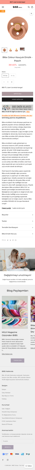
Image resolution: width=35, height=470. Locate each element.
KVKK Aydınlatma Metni (9, 421)
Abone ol (8, 447)
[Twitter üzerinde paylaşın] (10, 240)
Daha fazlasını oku (7, 354)
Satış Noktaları (6, 393)
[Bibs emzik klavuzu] (17, 108)
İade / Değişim (6, 409)
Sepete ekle (17, 94)
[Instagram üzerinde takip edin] (8, 460)
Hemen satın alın (17, 99)
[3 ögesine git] (16, 50)
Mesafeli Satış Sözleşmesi (9, 412)
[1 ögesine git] (4, 50)
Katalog (4, 399)
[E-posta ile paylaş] (15, 240)
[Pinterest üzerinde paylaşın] (13, 240)
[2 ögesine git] (10, 50)
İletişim (4, 389)
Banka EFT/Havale (7, 424)
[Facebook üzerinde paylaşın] (7, 240)
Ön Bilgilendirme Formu (9, 415)
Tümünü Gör (17, 360)
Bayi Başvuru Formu (8, 396)
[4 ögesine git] (22, 49)
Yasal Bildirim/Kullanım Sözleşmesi (12, 418)
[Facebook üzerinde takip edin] (3, 460)
